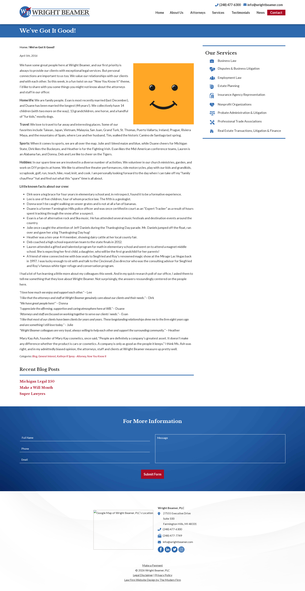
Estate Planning (228, 86)
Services (218, 12)
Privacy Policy (163, 575)
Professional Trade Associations (240, 121)
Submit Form (152, 474)
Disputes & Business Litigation (239, 68)
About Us (176, 12)
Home (160, 12)
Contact (276, 12)
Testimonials (241, 12)
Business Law (227, 61)
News (261, 12)
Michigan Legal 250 (37, 381)
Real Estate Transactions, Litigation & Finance (249, 131)
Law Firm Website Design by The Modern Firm (152, 579)
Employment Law (229, 78)
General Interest (47, 356)
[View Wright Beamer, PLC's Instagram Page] (181, 550)
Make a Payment (152, 565)
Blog (34, 356)
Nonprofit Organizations (235, 104)
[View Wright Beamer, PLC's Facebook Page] (161, 550)
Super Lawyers (32, 394)
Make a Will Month (36, 388)
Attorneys (197, 12)
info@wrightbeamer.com (265, 5)
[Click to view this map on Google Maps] (123, 530)
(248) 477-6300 (230, 5)
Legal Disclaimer (143, 575)
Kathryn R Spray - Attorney (71, 356)
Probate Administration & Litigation (242, 112)
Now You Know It (96, 356)
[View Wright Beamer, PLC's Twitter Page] (175, 550)
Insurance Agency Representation (241, 94)
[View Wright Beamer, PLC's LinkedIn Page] (168, 550)
